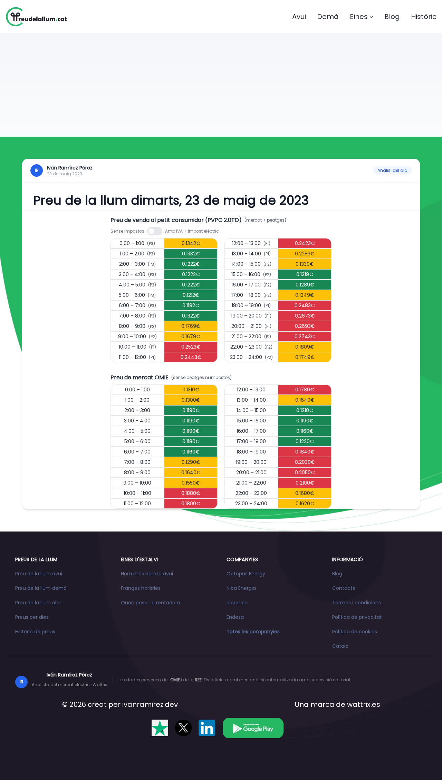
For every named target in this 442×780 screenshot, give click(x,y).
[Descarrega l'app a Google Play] (253, 728)
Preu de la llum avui (38, 573)
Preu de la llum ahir (38, 602)
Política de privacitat (357, 617)
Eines (359, 16)
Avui (299, 16)
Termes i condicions (356, 602)
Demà (328, 16)
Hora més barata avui (147, 573)
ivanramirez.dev (150, 704)
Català (340, 646)
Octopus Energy (246, 573)
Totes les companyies (253, 631)
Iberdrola (237, 602)
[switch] (154, 231)
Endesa (235, 617)
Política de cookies (354, 631)
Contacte (344, 588)
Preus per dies (32, 617)
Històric (423, 16)
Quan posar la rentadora (150, 602)
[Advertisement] (221, 85)
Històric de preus (35, 631)
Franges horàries (141, 588)
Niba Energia (241, 588)
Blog (392, 16)
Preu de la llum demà (41, 588)
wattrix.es (363, 704)
